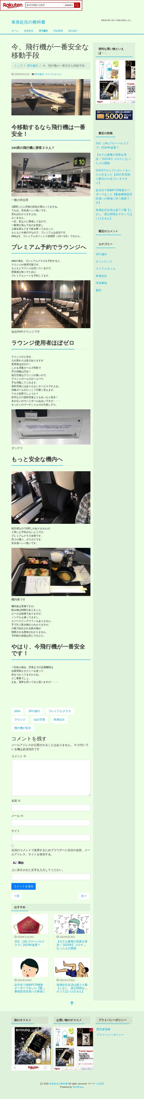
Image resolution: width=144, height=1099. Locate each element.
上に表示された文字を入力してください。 (38, 869)
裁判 (98, 290)
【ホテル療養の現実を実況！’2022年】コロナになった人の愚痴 (72, 945)
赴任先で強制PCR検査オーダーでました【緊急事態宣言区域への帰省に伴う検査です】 (114, 196)
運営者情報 (103, 1029)
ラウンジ (19, 719)
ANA (17, 711)
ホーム (15, 30)
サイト (15, 830)
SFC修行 (43, 30)
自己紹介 (72, 30)
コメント (18, 756)
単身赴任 (28, 30)
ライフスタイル (53, 74)
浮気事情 (58, 30)
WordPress (78, 1087)
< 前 (16, 895)
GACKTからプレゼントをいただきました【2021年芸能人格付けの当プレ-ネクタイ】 (113, 176)
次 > (83, 895)
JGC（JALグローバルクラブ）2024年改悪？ (112, 145)
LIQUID (100, 1083)
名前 (16, 800)
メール (17, 815)
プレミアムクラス (59, 711)
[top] (72, 1003)
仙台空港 (39, 719)
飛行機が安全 (22, 727)
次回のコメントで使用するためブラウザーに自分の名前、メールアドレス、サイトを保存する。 (50, 852)
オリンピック (104, 261)
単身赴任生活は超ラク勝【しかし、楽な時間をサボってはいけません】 (72, 988)
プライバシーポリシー (110, 1034)
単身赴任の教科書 (28, 22)
